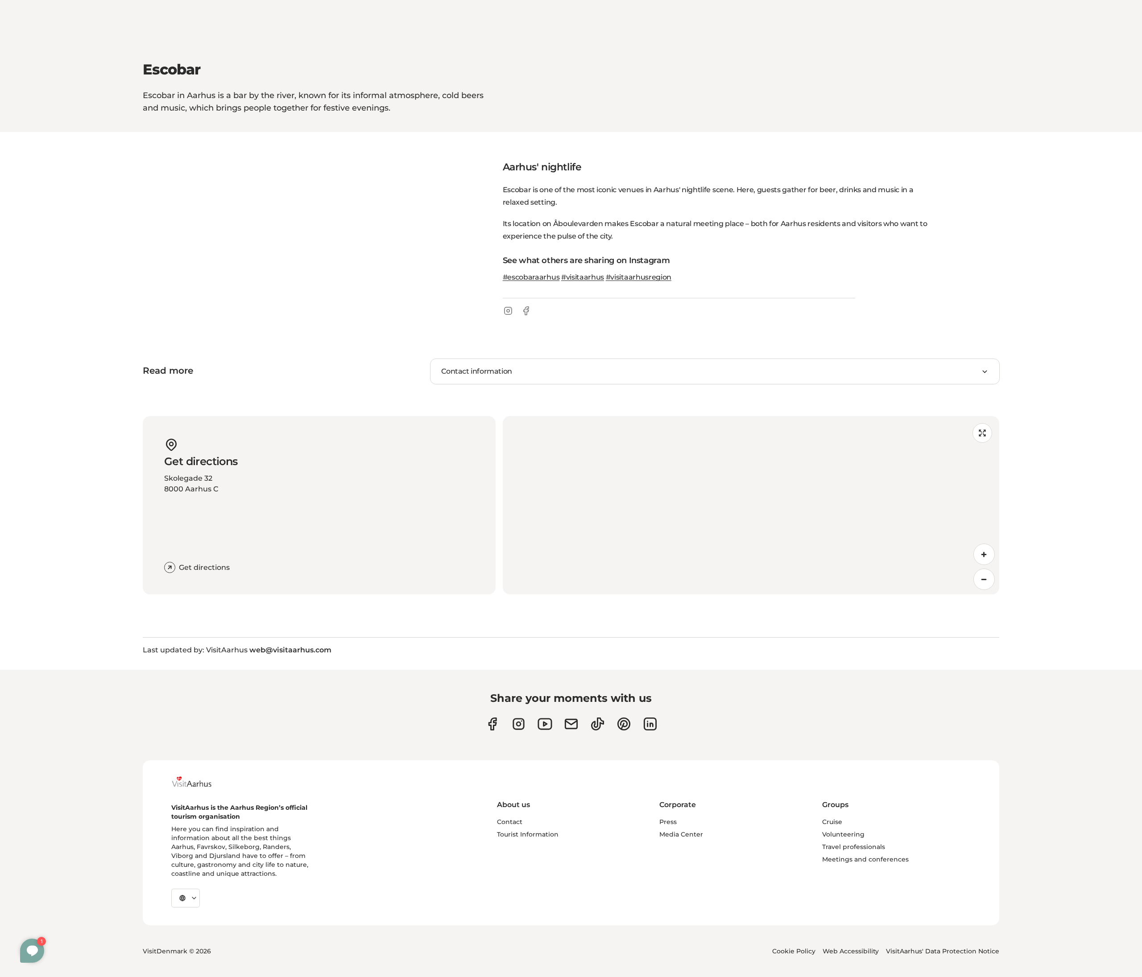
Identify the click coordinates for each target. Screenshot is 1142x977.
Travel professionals (853, 847)
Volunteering (843, 834)
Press (668, 822)
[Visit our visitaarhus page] (492, 724)
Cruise (832, 822)
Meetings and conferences (865, 859)
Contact (509, 822)
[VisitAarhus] (198, 781)
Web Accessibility (851, 951)
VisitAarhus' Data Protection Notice (942, 951)
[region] (751, 505)
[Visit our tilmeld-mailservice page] (571, 724)
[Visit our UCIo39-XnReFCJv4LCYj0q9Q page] (545, 724)
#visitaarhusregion (638, 277)
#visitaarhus (582, 277)
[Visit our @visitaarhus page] (597, 724)
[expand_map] (982, 433)
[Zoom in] (984, 554)
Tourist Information (528, 834)
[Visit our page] (518, 724)
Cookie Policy (793, 951)
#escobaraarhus (531, 277)
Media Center (681, 834)
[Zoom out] (984, 579)
